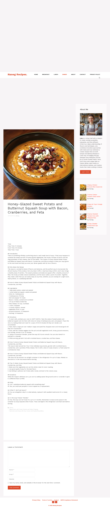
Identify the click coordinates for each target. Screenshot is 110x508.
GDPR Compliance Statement (69, 500)
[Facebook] (56, 502)
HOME (36, 74)
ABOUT (73, 74)
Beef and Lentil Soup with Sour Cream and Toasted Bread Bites (27, 411)
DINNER (64, 74)
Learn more (85, 172)
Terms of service (47, 500)
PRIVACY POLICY (95, 74)
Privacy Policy (36, 500)
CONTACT (83, 74)
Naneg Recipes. (17, 74)
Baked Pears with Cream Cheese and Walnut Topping (24, 409)
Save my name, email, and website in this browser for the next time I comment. (35, 483)
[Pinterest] (53, 502)
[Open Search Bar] (99, 77)
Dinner (11, 407)
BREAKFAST (46, 74)
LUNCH (56, 74)
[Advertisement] (51, 12)
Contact (56, 500)
